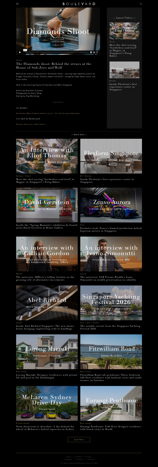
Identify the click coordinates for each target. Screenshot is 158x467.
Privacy (88, 457)
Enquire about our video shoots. (31, 124)
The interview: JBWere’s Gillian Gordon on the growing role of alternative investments (45, 278)
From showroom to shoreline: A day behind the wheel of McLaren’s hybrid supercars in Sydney (45, 428)
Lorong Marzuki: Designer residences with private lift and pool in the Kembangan (47, 376)
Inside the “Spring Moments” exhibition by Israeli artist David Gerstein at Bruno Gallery (46, 226)
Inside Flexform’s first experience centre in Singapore (123, 87)
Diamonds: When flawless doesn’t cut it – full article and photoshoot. (48, 113)
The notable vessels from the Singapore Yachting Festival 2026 (110, 327)
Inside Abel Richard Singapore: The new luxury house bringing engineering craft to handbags (45, 327)
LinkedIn (80, 459)
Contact (78, 457)
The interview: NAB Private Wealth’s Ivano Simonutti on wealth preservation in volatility (108, 278)
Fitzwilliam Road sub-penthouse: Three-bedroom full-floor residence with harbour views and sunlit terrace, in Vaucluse (111, 378)
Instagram (68, 459)
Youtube (90, 459)
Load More (79, 439)
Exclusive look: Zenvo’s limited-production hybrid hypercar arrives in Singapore (111, 229)
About (68, 457)
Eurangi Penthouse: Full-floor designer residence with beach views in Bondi (110, 428)
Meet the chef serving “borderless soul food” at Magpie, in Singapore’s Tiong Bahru (123, 50)
